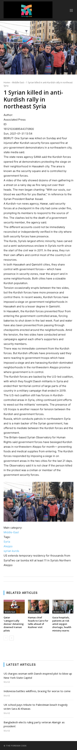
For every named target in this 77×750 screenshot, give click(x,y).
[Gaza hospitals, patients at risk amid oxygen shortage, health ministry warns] (62, 607)
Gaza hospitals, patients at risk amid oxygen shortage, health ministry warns (61, 624)
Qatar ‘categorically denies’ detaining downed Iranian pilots (14, 624)
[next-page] (11, 638)
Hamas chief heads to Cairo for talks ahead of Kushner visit (38, 622)
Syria (7, 541)
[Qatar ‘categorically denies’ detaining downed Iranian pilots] (14, 607)
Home (7, 82)
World (7, 682)
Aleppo (8, 546)
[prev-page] (6, 638)
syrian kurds (11, 551)
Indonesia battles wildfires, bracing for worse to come (37, 691)
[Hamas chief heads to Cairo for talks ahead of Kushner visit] (38, 607)
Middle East (18, 82)
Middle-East (11, 532)
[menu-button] (71, 10)
